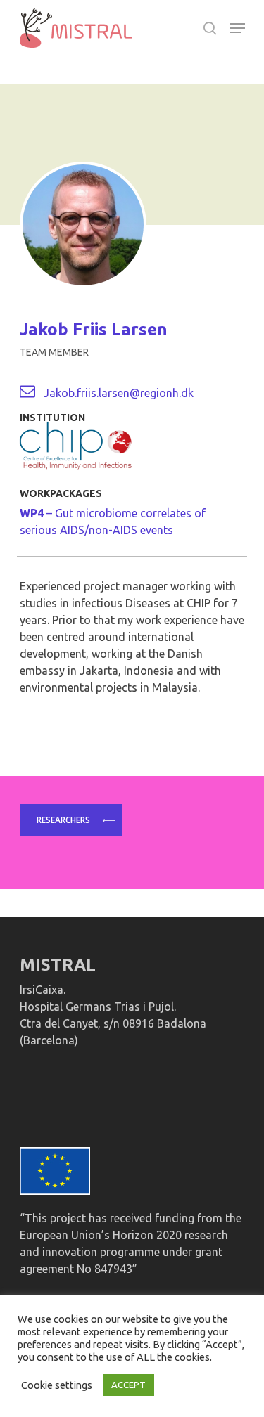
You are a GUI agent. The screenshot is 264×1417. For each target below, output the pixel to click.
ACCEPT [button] (128, 1385)
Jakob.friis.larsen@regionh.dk (119, 393)
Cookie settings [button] (56, 1385)
